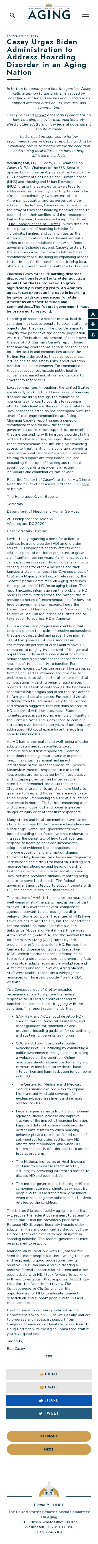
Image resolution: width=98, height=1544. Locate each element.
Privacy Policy (49, 1505)
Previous (49, 1436)
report (67, 342)
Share (51, 1400)
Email (51, 1387)
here (86, 479)
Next (49, 1449)
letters (72, 172)
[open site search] (12, 10)
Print (51, 1374)
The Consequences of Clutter (34, 224)
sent (60, 172)
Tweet (51, 1413)
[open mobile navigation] (85, 15)
